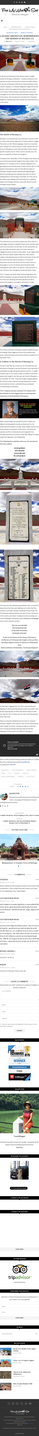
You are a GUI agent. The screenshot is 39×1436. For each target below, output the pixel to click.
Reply (37, 879)
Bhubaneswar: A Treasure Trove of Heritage (19, 863)
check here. (30, 1423)
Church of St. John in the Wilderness (21, 1373)
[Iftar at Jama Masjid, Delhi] (5, 1386)
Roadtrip (20, 776)
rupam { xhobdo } (7, 951)
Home (5, 27)
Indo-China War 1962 (17, 770)
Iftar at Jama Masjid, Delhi (22, 1384)
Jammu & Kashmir (31, 770)
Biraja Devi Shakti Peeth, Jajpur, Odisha (24, 1350)
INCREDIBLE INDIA (16, 27)
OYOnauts (17, 773)
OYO (10, 773)
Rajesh (3, 965)
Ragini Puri (9, 41)
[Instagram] (19, 2)
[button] (1, 850)
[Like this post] (14, 786)
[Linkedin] (21, 2)
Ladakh (3, 773)
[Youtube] (24, 2)
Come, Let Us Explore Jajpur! (23, 1360)
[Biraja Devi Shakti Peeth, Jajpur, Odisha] (5, 1351)
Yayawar (4, 879)
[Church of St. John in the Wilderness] (5, 1375)
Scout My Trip (30, 776)
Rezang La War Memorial (8, 776)
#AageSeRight (5, 770)
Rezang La (26, 773)
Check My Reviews (19, 1282)
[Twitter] (16, 2)
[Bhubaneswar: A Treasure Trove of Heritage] (19, 847)
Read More (19, 1147)
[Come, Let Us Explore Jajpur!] (5, 1363)
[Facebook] (14, 2)
